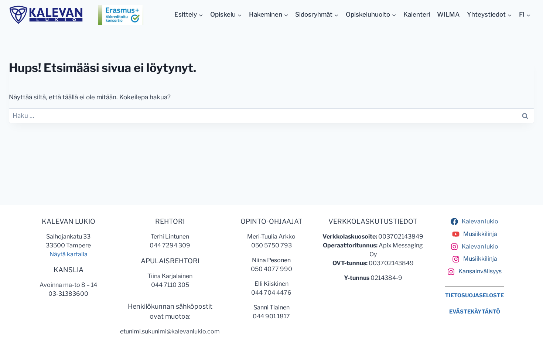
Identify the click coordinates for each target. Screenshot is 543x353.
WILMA (448, 14)
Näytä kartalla (68, 254)
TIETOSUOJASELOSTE (474, 295)
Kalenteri (416, 14)
